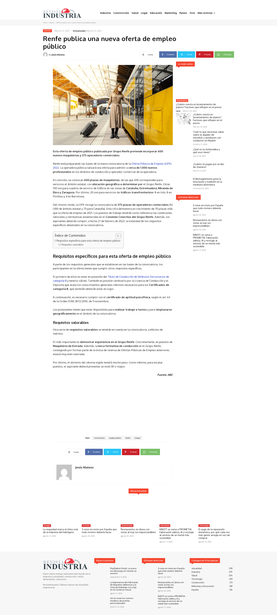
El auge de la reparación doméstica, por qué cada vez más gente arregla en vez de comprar (214, 533)
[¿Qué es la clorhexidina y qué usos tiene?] (183, 154)
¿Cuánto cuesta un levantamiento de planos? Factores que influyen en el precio (199, 106)
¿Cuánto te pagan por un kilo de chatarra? (208, 165)
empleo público (115, 438)
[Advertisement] (113, 405)
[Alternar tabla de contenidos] (116, 236)
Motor (51, 22)
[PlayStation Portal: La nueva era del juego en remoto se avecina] (101, 572)
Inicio (45, 22)
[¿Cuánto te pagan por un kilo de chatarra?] (183, 168)
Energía (47, 525)
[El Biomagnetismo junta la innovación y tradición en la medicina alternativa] (183, 183)
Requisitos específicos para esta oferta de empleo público (88, 240)
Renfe (128, 438)
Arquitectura (182, 100)
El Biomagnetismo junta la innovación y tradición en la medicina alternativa (207, 181)
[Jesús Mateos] (46, 54)
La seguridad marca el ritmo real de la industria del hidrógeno (60, 531)
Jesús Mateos (58, 54)
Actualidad (164, 525)
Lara (178, 111)
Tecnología (204, 525)
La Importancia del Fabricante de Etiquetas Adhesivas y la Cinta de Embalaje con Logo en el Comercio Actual (124, 586)
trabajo (137, 438)
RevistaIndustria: (51, 584)
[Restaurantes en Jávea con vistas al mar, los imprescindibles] (183, 224)
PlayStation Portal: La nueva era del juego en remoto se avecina (123, 571)
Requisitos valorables (73, 244)
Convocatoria (99, 438)
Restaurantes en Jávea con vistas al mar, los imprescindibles (207, 223)
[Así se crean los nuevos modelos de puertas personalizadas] (101, 602)
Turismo (86, 525)
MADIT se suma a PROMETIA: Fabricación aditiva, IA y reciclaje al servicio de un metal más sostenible (206, 240)
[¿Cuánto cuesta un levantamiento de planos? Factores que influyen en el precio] (200, 84)
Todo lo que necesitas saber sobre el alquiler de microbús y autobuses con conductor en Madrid (208, 136)
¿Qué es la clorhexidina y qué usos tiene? (206, 151)
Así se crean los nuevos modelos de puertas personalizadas (121, 600)
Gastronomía (127, 525)
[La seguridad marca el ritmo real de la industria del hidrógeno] (61, 510)
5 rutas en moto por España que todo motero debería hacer (208, 208)
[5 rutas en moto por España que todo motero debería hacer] (183, 209)
